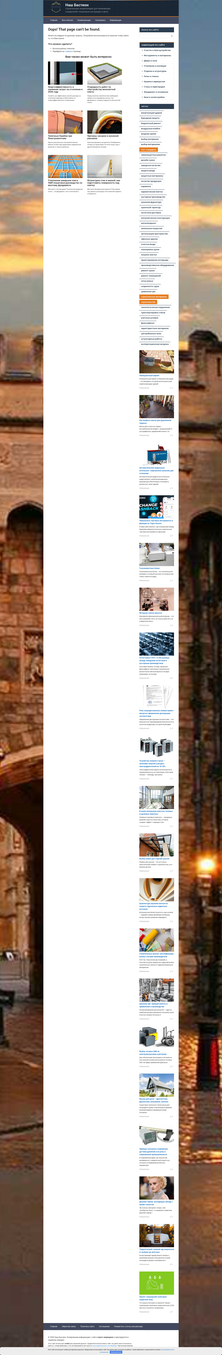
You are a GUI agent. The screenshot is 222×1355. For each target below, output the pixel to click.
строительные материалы (154, 296)
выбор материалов (150, 144)
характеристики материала (155, 328)
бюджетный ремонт (151, 123)
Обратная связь (69, 1326)
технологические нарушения (155, 307)
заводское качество (150, 165)
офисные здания (149, 239)
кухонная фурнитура (151, 202)
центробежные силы (151, 333)
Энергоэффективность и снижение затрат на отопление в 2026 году (65, 89)
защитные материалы (152, 176)
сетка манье (147, 281)
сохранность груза (150, 286)
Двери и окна (150, 60)
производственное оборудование (157, 265)
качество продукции (151, 181)
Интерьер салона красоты (150, 613)
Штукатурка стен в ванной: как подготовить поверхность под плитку (103, 183)
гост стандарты (148, 149)
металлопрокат (148, 223)
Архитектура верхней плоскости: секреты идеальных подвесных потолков (153, 906)
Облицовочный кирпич (149, 375)
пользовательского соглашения (104, 1346)
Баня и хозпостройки (154, 97)
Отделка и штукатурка (155, 71)
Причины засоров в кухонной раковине (103, 137)
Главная (53, 20)
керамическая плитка (152, 191)
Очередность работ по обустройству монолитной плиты (101, 89)
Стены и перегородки (154, 86)
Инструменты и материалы (157, 55)
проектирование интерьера (154, 260)
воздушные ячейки (150, 128)
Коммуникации (84, 20)
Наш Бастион (77, 5)
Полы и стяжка (151, 76)
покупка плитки (149, 254)
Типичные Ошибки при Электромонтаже (60, 137)
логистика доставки (151, 212)
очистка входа (148, 244)
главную (68, 51)
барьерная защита (150, 118)
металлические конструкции (155, 218)
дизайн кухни (148, 160)
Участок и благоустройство (157, 50)
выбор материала (150, 139)
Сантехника (100, 20)
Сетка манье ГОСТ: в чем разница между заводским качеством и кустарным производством (154, 660)
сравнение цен (148, 291)
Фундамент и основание (156, 92)
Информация (115, 20)
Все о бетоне (67, 20)
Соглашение (104, 1326)
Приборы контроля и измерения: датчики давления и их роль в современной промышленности (153, 1152)
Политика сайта (87, 1326)
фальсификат (148, 323)
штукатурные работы (151, 339)
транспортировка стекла (153, 312)
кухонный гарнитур (151, 207)
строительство (148, 302)
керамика (146, 186)
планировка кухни (150, 249)
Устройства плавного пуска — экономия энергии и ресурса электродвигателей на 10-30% (152, 763)
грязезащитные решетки (153, 155)
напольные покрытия (151, 228)
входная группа (148, 133)
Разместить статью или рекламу (128, 1326)
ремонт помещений (151, 275)
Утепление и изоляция (155, 66)
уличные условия (149, 318)
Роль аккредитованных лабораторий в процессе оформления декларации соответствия (156, 713)
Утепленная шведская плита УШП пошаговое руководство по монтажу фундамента (65, 183)
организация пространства (154, 233)
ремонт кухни (148, 270)
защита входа (148, 170)
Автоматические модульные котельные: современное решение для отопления (156, 470)
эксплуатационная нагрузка (155, 344)
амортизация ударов (151, 113)
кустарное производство (153, 197)
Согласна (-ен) (116, 1352)
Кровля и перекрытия (154, 81)
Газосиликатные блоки (149, 568)
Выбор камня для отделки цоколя (154, 859)
